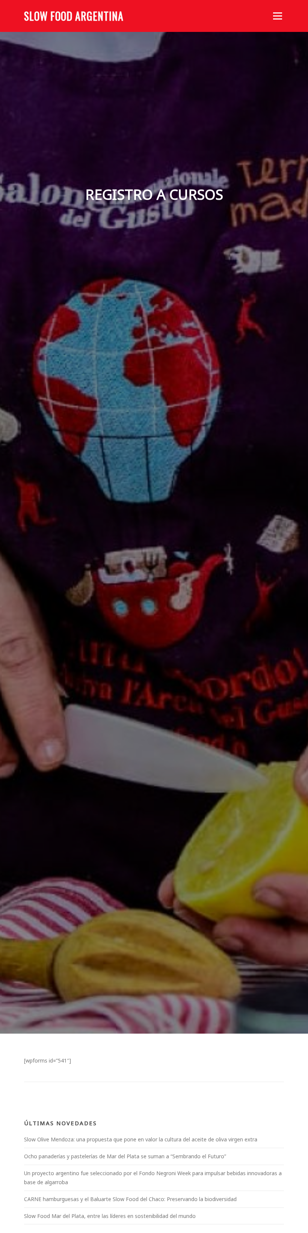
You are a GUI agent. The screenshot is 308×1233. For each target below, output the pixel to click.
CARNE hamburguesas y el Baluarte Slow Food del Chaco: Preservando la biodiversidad (130, 1199)
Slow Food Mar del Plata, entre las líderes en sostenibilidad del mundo (110, 1215)
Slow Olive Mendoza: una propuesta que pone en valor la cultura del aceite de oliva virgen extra (140, 1139)
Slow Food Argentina (74, 16)
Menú (277, 16)
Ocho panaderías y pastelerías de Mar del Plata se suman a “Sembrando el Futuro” (125, 1156)
